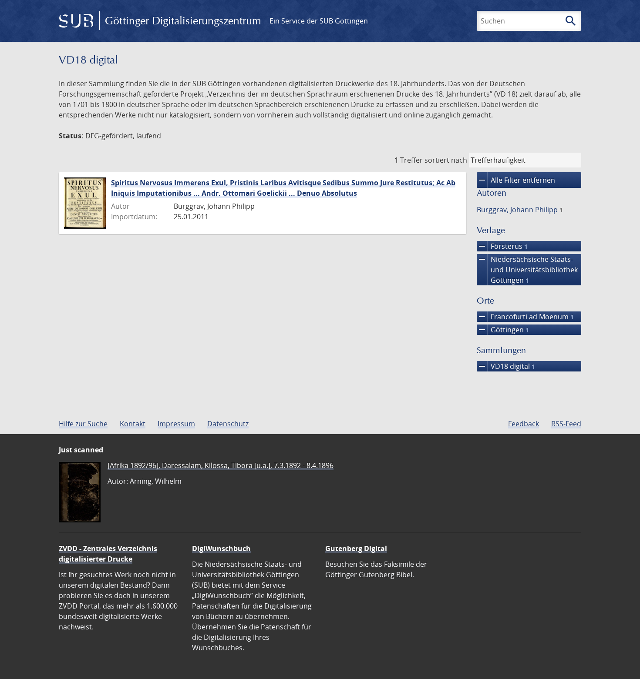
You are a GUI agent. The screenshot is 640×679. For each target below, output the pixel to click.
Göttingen (503, 329)
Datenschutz (228, 423)
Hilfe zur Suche (83, 423)
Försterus (502, 246)
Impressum (176, 423)
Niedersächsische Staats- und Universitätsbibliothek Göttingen (527, 269)
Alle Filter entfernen (516, 180)
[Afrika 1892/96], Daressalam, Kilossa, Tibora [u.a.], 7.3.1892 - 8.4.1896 (220, 465)
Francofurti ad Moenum (525, 316)
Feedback (523, 423)
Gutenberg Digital (356, 548)
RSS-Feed (566, 423)
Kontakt (132, 423)
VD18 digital (506, 366)
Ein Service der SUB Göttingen (318, 21)
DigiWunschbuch (221, 548)
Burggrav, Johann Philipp (520, 209)
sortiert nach (445, 160)
